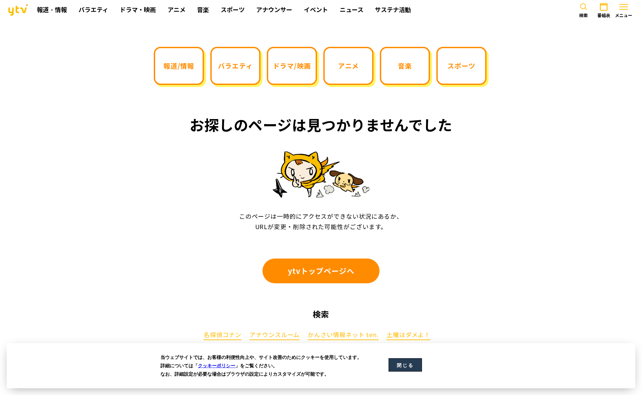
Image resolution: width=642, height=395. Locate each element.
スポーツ (461, 66)
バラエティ (235, 66)
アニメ (348, 66)
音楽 (405, 66)
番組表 (603, 15)
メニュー (623, 15)
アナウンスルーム (274, 335)
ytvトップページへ (321, 271)
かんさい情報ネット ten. (343, 335)
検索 (583, 15)
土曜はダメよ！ (408, 335)
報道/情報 (179, 66)
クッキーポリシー (216, 365)
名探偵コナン (222, 335)
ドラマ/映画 (292, 66)
